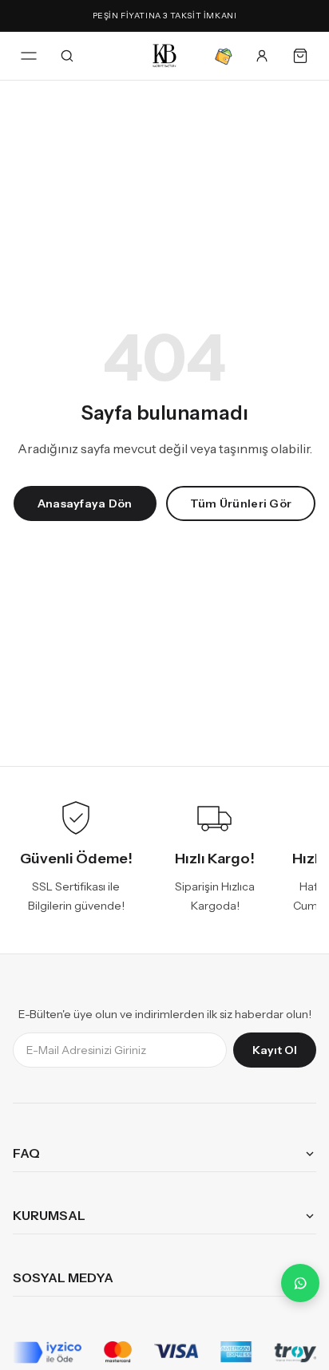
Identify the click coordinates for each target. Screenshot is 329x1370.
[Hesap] (262, 56)
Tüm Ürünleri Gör (240, 503)
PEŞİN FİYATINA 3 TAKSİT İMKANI (165, 16)
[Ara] (67, 56)
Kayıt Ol (274, 1051)
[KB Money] (224, 56)
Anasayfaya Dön (85, 503)
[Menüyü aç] (29, 56)
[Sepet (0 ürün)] (300, 56)
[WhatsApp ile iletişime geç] (300, 1283)
